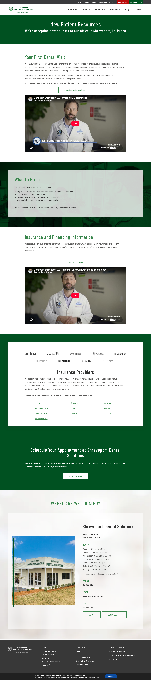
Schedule (136, 2)
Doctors (72, 9)
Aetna (41, 403)
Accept (110, 676)
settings (96, 677)
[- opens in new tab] (31, 353)
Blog (127, 9)
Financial (114, 9)
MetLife (74, 413)
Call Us (91, 615)
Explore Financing (75, 262)
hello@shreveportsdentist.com (103, 2)
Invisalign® (46, 665)
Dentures (45, 658)
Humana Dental (41, 413)
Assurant (107, 403)
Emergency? (123, 2)
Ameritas (74, 403)
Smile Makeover (48, 655)
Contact (138, 9)
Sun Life (108, 413)
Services (99, 9)
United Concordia (41, 418)
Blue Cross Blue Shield (41, 408)
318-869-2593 (88, 585)
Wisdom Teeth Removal (51, 661)
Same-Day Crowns (49, 651)
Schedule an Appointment (75, 90)
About (85, 9)
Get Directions (114, 615)
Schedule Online (75, 476)
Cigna (74, 408)
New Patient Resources (85, 661)
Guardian (107, 408)
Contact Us (113, 659)
